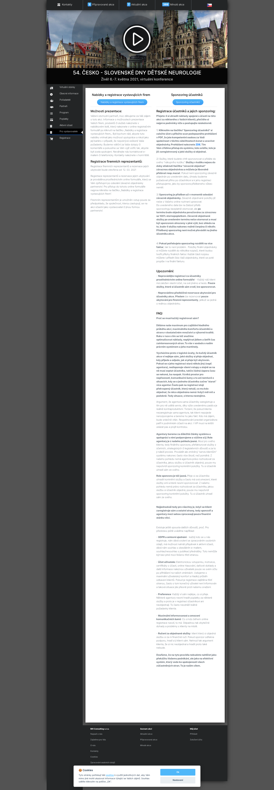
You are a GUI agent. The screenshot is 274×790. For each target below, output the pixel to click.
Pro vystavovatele (69, 131)
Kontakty (94, 751)
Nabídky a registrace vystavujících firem (122, 102)
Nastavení (178, 780)
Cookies (94, 757)
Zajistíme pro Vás (98, 739)
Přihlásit (193, 734)
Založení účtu (196, 739)
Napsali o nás (96, 734)
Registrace (65, 138)
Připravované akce (148, 739)
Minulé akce (145, 745)
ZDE (198, 144)
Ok (177, 772)
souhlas (110, 775)
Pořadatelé (65, 100)
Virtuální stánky (67, 87)
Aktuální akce (146, 734)
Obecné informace (69, 93)
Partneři (63, 106)
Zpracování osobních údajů (102, 762)
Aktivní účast (66, 125)
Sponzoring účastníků (188, 102)
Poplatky (64, 119)
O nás (92, 745)
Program (64, 112)
